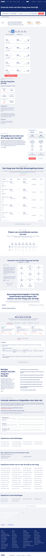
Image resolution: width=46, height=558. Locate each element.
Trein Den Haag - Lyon (38, 476)
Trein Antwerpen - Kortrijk (16, 482)
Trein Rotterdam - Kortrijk (16, 480)
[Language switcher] (28, 1)
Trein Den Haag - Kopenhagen (17, 472)
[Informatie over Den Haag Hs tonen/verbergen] (43, 424)
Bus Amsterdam (15, 545)
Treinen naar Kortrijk (4, 457)
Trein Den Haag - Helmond (27, 443)
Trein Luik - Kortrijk (37, 484)
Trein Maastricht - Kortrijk (5, 482)
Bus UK (13, 532)
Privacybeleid (28, 555)
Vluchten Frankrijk (26, 542)
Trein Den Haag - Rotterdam (5, 470)
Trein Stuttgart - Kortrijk (27, 484)
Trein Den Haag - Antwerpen (28, 441)
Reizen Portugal (37, 539)
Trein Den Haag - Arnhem (38, 474)
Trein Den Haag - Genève (5, 476)
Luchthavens (25, 539)
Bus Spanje (14, 534)
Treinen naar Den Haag (27, 456)
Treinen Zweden (4, 547)
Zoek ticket (4, 91)
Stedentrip (36, 544)
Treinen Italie (3, 541)
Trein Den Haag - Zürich (27, 474)
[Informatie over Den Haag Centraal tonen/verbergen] (43, 419)
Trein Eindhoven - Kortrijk (27, 480)
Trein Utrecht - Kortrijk (38, 480)
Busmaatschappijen (15, 547)
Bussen (11, 1)
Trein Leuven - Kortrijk (26, 488)
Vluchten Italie (25, 534)
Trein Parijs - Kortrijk (37, 478)
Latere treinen (40, 220)
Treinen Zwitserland (4, 544)
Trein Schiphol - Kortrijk (5, 488)
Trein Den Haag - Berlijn (5, 441)
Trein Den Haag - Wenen (5, 474)
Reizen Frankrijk (37, 535)
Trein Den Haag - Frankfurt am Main (18, 476)
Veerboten (18, 1)
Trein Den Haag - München (38, 470)
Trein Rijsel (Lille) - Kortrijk (27, 482)
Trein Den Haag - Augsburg (16, 441)
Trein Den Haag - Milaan (38, 468)
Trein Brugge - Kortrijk (4, 486)
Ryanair (24, 547)
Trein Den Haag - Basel (27, 476)
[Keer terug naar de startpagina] (3, 1)
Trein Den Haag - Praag (16, 474)
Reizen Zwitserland (37, 541)
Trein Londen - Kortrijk (4, 480)
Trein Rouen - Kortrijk (15, 488)
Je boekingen (34, 1)
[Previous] (9, 243)
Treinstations (3, 548)
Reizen (35, 530)
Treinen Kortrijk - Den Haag (5, 456)
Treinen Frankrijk (4, 539)
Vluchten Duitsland (26, 544)
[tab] (10, 34)
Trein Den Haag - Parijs (16, 468)
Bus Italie (13, 538)
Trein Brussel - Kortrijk (38, 486)
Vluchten (14, 1)
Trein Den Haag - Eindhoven (16, 445)
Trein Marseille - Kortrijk (38, 482)
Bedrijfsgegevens (12, 555)
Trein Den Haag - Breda (38, 443)
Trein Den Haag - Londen (27, 468)
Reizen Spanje (36, 532)
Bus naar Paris (14, 541)
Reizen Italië (36, 534)
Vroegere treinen (6, 220)
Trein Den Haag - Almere (5, 445)
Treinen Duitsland (4, 538)
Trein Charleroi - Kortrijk (38, 488)
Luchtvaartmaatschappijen (28, 541)
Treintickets (3, 532)
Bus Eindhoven (14, 544)
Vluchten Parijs (26, 538)
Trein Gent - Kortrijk (26, 486)
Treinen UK (3, 542)
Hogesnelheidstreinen (5, 534)
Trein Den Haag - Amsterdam (17, 443)
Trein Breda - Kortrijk (4, 484)
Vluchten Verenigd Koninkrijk (28, 545)
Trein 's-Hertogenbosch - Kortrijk (17, 486)
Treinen (7, 1)
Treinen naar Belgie (4, 545)
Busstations (14, 539)
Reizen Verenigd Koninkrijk (39, 542)
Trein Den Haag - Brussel (38, 441)
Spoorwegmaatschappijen (5, 535)
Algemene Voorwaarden (21, 555)
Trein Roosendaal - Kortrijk (16, 484)
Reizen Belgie (36, 538)
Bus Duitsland (14, 535)
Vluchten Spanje (26, 532)
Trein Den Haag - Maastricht (16, 478)
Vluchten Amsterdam (27, 535)
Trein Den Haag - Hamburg (5, 478)
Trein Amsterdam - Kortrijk (27, 478)
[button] (21, 13)
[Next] (28, 31)
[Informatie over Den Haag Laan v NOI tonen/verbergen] (43, 430)
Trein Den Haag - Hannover (5, 443)
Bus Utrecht (14, 542)
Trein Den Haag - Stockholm (5, 472)
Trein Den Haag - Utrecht (38, 472)
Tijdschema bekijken (4, 103)
